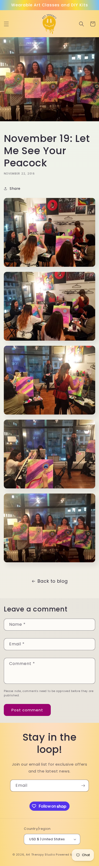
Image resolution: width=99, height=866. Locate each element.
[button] (6, 24)
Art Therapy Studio (40, 854)
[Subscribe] (83, 786)
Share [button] (15, 188)
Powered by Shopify (71, 854)
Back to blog (53, 581)
